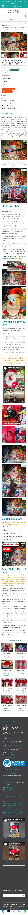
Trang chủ (3, 24)
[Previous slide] (3, 41)
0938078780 (9, 778)
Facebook (7, 6)
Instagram (10, 6)
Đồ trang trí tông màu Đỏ (9, 100)
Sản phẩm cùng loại (14, 640)
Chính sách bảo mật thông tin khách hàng (13, 803)
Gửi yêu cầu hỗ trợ (8, 794)
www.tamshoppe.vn (10, 757)
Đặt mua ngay (7, 91)
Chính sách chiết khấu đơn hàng (12, 810)
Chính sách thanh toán (10, 808)
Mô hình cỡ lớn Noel (6, 25)
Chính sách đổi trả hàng (10, 805)
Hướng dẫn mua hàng (9, 787)
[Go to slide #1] (5, 55)
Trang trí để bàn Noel (22, 24)
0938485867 (9, 782)
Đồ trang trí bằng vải (8, 103)
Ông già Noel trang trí (8, 105)
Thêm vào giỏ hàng (9, 89)
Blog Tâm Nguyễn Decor (8, 1)
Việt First (16, 906)
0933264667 (10, 752)
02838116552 (10, 738)
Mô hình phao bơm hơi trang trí (10, 108)
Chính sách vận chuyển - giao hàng (13, 812)
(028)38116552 (20, 6)
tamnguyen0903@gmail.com (17, 6)
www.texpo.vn (14, 908)
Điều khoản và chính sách (10, 791)
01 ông (5, 81)
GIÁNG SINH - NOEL (11, 24)
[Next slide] (24, 41)
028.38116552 (11, 774)
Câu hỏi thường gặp (21, 1)
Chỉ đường (14, 3)
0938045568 (10, 745)
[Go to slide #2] (14, 55)
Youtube (14, 6)
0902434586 (17, 745)
